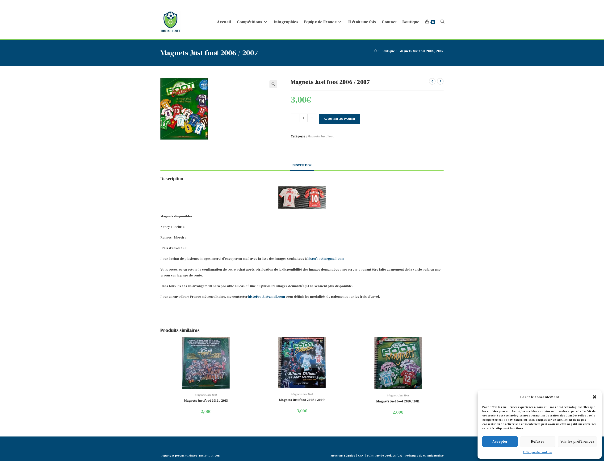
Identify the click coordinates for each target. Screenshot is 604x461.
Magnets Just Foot (321, 136)
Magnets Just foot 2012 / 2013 (206, 400)
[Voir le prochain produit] (440, 81)
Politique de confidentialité (424, 455)
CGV (361, 455)
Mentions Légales (343, 455)
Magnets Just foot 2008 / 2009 (302, 399)
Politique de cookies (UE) (384, 455)
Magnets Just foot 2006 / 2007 (421, 51)
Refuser (537, 441)
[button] (594, 397)
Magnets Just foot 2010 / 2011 (397, 401)
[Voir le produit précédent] (432, 81)
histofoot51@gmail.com (325, 258)
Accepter (500, 441)
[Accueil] (375, 51)
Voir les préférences (577, 441)
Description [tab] (302, 165)
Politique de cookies (537, 452)
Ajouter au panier (339, 119)
